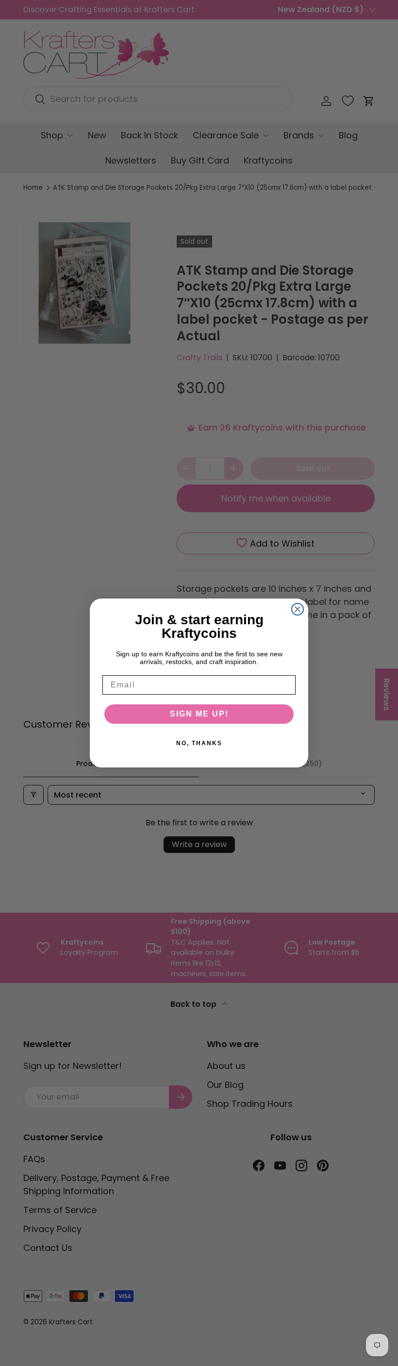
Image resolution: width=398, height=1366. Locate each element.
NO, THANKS (199, 743)
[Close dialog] (297, 609)
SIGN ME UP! (199, 714)
